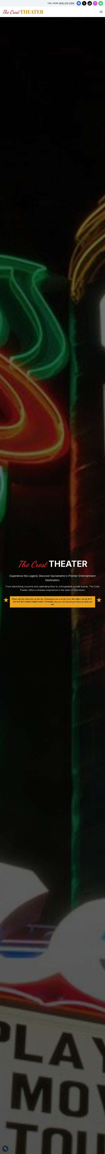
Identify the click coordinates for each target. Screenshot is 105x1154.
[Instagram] (95, 3)
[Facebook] (79, 3)
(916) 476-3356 (66, 3)
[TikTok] (90, 3)
